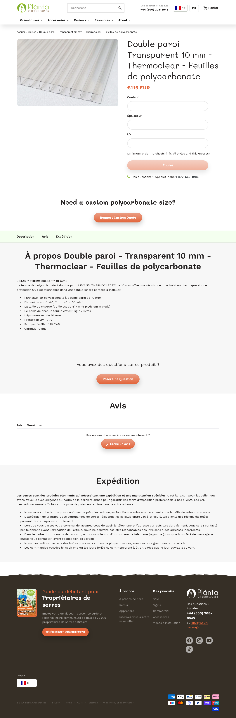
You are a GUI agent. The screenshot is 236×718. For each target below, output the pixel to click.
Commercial (161, 611)
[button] (30, 20)
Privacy (56, 703)
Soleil (156, 599)
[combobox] (95, 8)
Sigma (157, 605)
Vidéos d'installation (166, 623)
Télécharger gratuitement (65, 632)
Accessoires (161, 617)
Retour (123, 605)
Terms (68, 703)
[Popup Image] (67, 72)
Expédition (64, 236)
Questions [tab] (34, 425)
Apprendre (126, 611)
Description (25, 236)
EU (194, 8)
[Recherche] (120, 8)
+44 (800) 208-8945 (154, 9)
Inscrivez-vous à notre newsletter (134, 619)
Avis (45, 236)
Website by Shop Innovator (118, 703)
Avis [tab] (19, 425)
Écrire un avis (122, 445)
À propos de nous (131, 599)
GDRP (80, 703)
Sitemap (93, 703)
